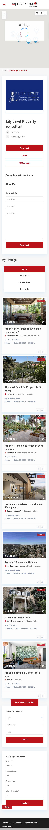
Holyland (28, 566)
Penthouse (9, 515)
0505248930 (15, 132)
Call (25, 156)
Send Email (24, 148)
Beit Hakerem (22, 453)
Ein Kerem (20, 394)
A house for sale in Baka (18, 617)
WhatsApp (25, 163)
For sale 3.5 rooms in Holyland (21, 562)
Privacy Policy (7, 827)
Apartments (9, 340)
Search (24, 739)
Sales (18, 340)
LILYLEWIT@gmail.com (18, 137)
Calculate (24, 803)
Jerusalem (35, 336)
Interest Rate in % (12, 791)
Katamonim (26, 336)
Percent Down (11, 771)
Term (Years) (10, 781)
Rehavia (25, 511)
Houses (7, 457)
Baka (27, 621)
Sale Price (9, 761)
